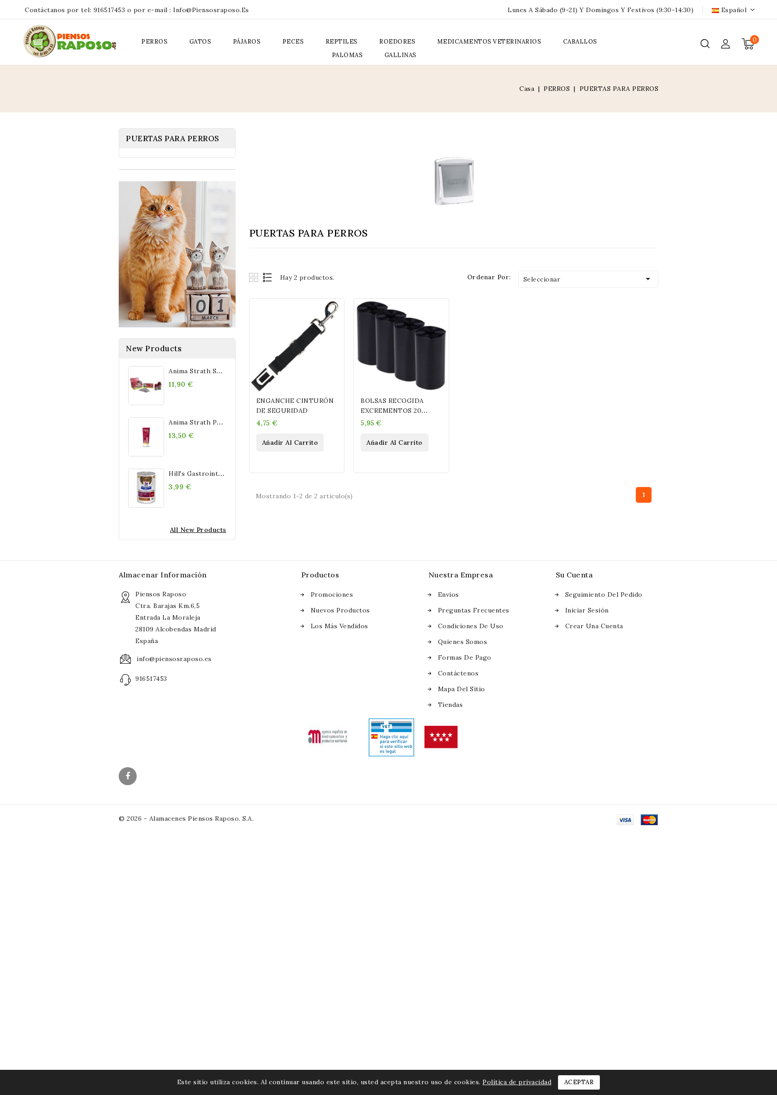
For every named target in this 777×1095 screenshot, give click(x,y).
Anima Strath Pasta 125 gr (211, 422)
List (267, 277)
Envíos (448, 594)
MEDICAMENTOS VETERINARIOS (489, 41)
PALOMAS (347, 55)
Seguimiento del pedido (604, 594)
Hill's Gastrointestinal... (206, 473)
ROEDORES (397, 41)
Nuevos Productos (340, 610)
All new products (198, 530)
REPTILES (341, 41)
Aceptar (579, 1082)
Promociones (332, 594)
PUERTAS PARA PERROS (172, 138)
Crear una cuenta (594, 626)
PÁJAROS (247, 41)
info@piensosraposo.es (211, 10)
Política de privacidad (516, 1082)
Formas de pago (464, 657)
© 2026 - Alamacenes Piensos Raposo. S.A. (186, 818)
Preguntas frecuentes (473, 610)
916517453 (109, 10)
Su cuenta (574, 574)
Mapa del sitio (461, 689)
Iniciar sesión (587, 610)
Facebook (128, 777)
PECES (293, 41)
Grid (254, 277)
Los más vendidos (339, 626)
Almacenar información (163, 574)
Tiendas (450, 705)
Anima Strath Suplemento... (212, 371)
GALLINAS (400, 55)
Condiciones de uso (471, 626)
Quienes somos (462, 642)
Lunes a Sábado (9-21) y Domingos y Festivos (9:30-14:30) (600, 10)
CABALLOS (580, 41)
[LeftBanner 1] (177, 254)
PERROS (154, 41)
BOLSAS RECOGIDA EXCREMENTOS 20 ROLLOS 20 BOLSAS (393, 411)
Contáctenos (458, 673)
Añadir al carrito (290, 442)
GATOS (200, 41)
